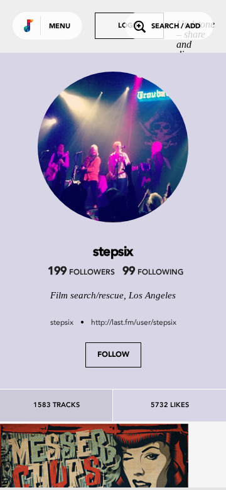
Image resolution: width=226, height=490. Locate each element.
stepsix (61, 322)
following (152, 272)
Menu (59, 26)
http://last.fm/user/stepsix (133, 322)
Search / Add (175, 26)
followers (81, 272)
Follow (113, 355)
